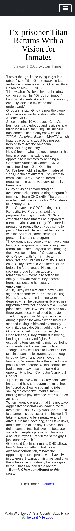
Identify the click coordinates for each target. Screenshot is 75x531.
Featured (47, 484)
